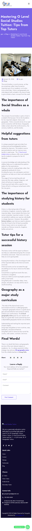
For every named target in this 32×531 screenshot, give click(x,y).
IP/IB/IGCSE (5, 482)
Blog (3, 466)
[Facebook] (3, 445)
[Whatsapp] (28, 527)
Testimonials (5, 463)
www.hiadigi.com (19, 515)
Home (4, 454)
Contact (4, 457)
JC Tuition (4, 476)
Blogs (5, 81)
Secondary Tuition (7, 485)
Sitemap (4, 460)
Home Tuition (5, 479)
